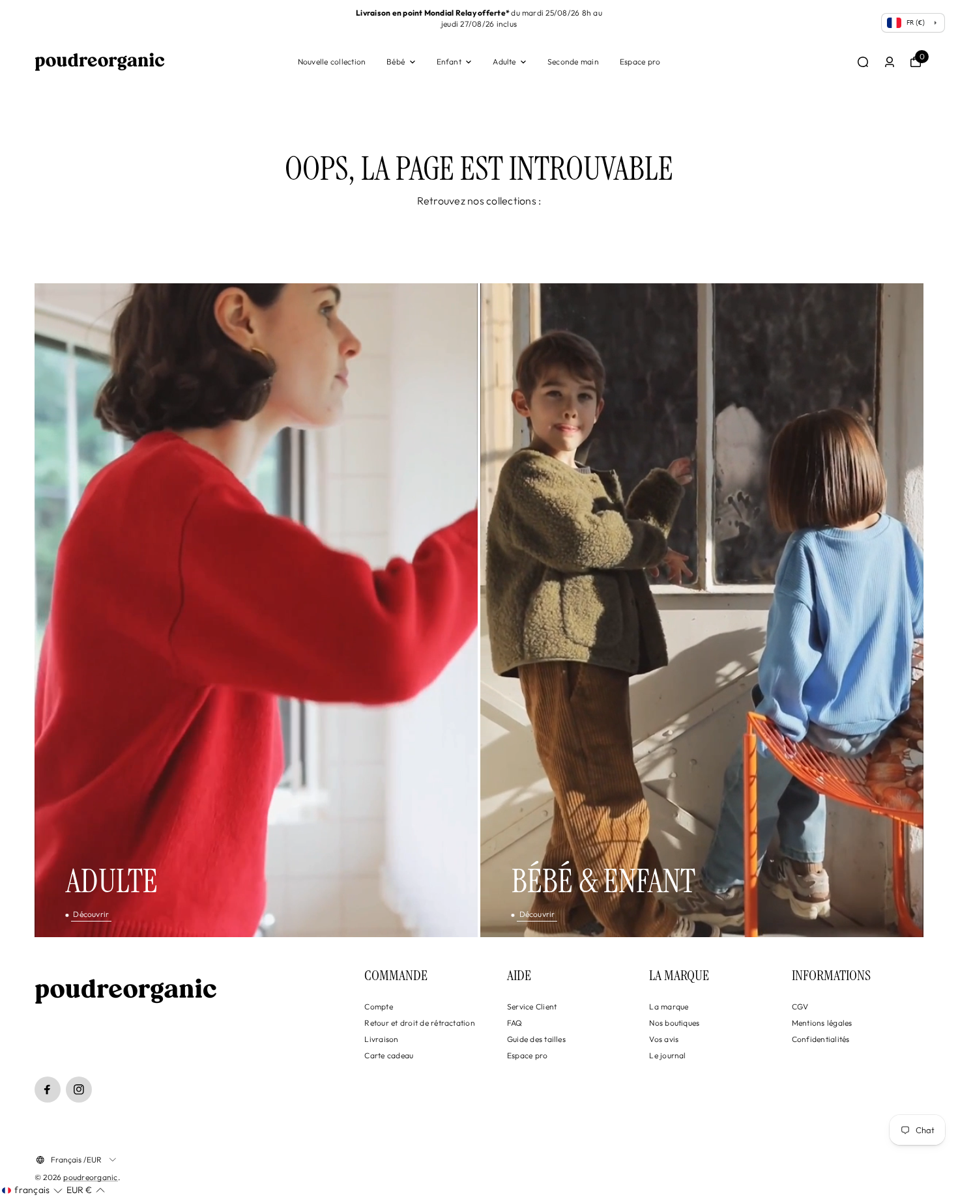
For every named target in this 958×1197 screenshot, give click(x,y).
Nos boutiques (674, 1023)
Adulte (504, 61)
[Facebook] (48, 1090)
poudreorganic (90, 1177)
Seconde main (573, 61)
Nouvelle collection (332, 61)
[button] (32, 1190)
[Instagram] (79, 1090)
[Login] (889, 62)
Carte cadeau (388, 1055)
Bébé (395, 61)
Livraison (381, 1039)
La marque (668, 1006)
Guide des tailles (536, 1039)
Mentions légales (822, 1023)
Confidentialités (821, 1039)
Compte (378, 1006)
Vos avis (663, 1039)
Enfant (449, 61)
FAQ (515, 1023)
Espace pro (640, 61)
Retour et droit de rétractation (419, 1023)
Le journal (667, 1055)
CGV (800, 1006)
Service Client (532, 1006)
